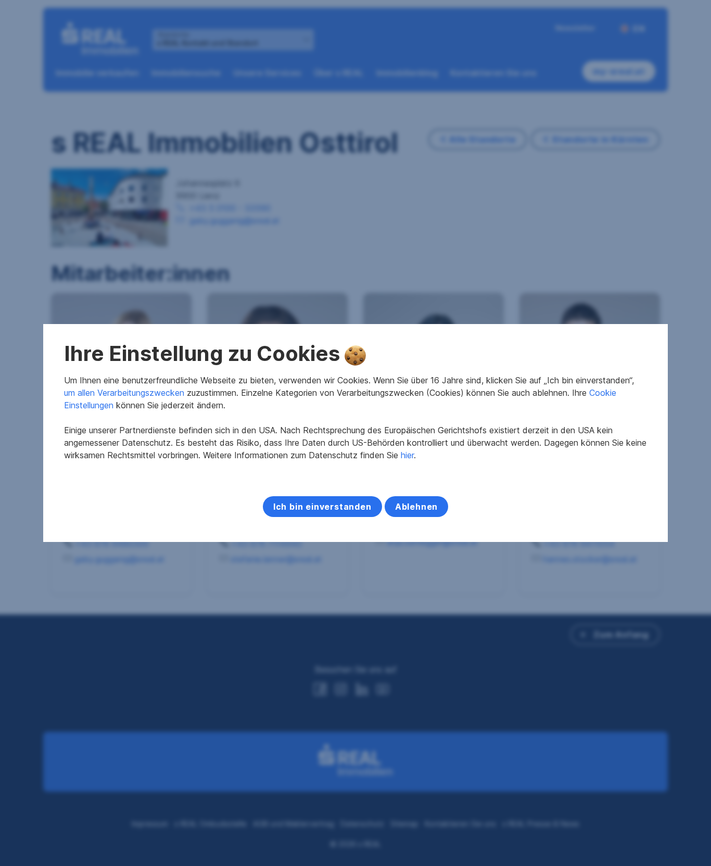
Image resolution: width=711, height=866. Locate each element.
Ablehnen (416, 506)
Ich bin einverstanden (322, 506)
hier (407, 455)
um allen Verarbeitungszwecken (124, 392)
